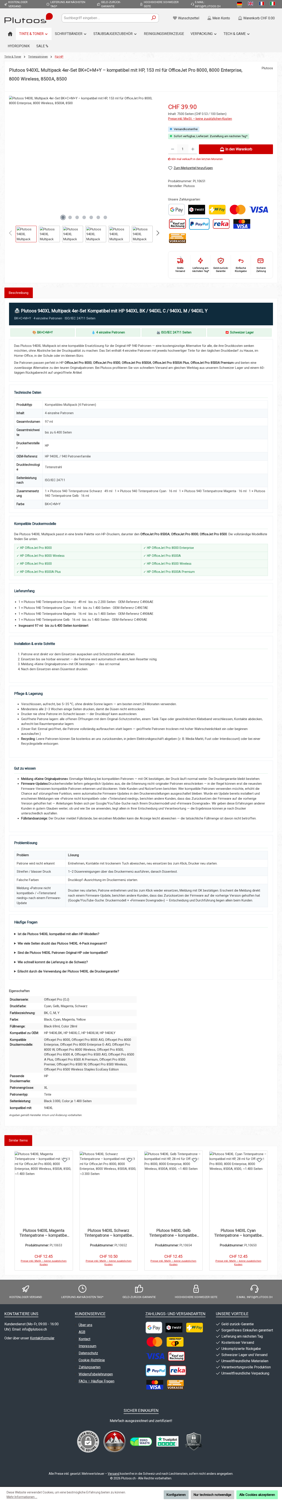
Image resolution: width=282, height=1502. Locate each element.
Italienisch (273, 4)
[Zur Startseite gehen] (28, 18)
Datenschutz (88, 1353)
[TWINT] (196, 210)
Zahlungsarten (89, 1367)
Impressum (87, 1346)
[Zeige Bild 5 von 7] (91, 217)
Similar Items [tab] (18, 1140)
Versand (113, 1473)
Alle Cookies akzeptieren (257, 1495)
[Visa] (258, 210)
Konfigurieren (176, 1495)
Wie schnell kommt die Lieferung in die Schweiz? (53, 962)
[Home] (10, 34)
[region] (84, 169)
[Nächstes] (155, 159)
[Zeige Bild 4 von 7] (84, 217)
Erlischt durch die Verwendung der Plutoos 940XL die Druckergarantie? (68, 971)
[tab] (18, 293)
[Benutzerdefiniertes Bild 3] (167, 1441)
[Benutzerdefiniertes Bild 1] (176, 210)
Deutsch (240, 4)
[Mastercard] (237, 210)
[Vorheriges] (12, 159)
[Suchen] (153, 18)
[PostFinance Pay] (217, 210)
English (251, 4)
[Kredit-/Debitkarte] (241, 224)
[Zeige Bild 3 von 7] (77, 217)
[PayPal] (199, 224)
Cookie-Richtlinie (92, 1360)
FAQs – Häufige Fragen (96, 1381)
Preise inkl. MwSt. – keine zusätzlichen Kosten (200, 118)
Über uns (85, 1325)
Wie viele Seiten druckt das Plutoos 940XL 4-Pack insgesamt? (62, 943)
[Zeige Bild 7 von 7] (105, 217)
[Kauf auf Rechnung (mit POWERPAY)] (177, 224)
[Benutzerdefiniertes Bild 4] (194, 1442)
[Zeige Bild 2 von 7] (70, 217)
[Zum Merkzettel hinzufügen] (64, 1159)
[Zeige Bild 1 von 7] (63, 217)
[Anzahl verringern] (172, 149)
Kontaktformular (42, 1338)
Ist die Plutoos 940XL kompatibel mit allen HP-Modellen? (58, 934)
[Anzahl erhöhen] (192, 149)
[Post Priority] (175, 1342)
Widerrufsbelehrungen (96, 1374)
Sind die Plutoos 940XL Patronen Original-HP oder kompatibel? (63, 953)
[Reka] (221, 224)
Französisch (262, 4)
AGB (82, 1332)
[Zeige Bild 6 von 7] (98, 217)
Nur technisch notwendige (212, 1495)
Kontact (84, 1339)
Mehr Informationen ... (22, 1497)
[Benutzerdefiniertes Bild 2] (141, 1441)
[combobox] (105, 18)
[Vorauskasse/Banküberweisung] (177, 238)
